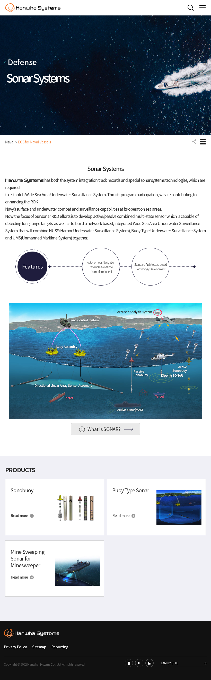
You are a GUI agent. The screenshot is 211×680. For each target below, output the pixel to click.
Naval (9, 141)
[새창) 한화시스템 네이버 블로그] (129, 663)
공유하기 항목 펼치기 (195, 142)
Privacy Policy (15, 646)
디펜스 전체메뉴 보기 (203, 141)
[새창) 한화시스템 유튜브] (139, 663)
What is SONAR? (104, 429)
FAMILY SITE (169, 663)
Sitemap (39, 646)
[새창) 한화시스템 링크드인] (149, 663)
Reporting (59, 646)
